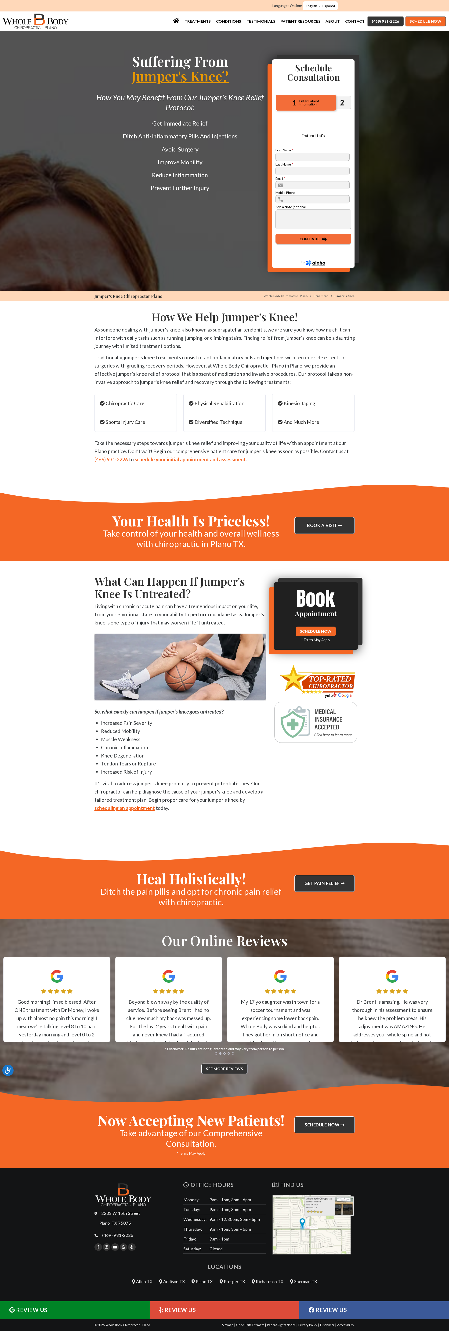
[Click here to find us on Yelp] (132, 1247)
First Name (284, 150)
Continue (309, 239)
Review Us (31, 1310)
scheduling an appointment (124, 808)
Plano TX (204, 1281)
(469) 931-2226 (385, 21)
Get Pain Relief (322, 883)
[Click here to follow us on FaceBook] (98, 1247)
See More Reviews (224, 1068)
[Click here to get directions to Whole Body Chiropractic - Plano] (313, 1224)
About (333, 21)
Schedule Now (425, 21)
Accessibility (345, 1325)
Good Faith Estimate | (251, 1325)
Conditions (228, 21)
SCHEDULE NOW (316, 631)
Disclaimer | (328, 1325)
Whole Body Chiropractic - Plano (286, 296)
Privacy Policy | (308, 1325)
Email (280, 178)
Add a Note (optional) (291, 207)
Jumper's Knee (344, 296)
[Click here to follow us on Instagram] (106, 1247)
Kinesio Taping (299, 403)
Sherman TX (305, 1281)
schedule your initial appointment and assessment (190, 459)
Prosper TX (234, 1281)
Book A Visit (322, 525)
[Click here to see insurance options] (316, 722)
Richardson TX (269, 1281)
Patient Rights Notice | (282, 1325)
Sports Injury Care (125, 422)
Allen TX (143, 1281)
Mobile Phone (286, 192)
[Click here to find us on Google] (123, 1247)
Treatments (198, 21)
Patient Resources (301, 21)
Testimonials (260, 21)
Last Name (284, 164)
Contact (355, 21)
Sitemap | (228, 1325)
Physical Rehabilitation (219, 403)
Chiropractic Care (125, 403)
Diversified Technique (218, 422)
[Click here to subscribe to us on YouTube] (115, 1247)
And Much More (301, 422)
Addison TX (173, 1281)
